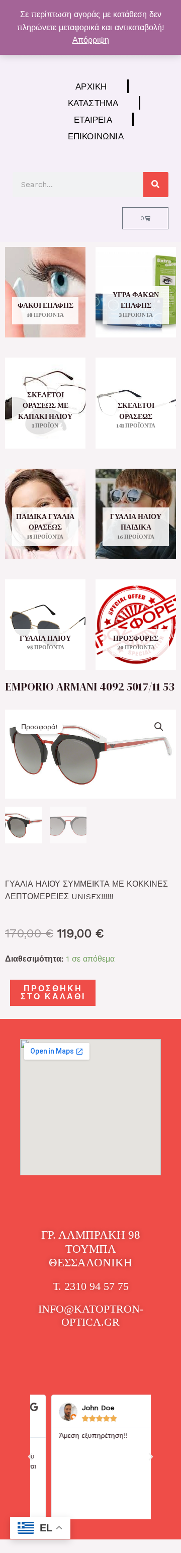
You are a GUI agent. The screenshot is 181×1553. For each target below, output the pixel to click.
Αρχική (91, 86)
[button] (159, 727)
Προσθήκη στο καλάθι (53, 992)
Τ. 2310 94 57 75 (91, 1286)
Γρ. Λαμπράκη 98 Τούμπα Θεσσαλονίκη (90, 1249)
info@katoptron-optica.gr (90, 1315)
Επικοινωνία (96, 136)
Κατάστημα (93, 103)
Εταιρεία (93, 119)
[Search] (155, 184)
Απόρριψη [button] (90, 40)
